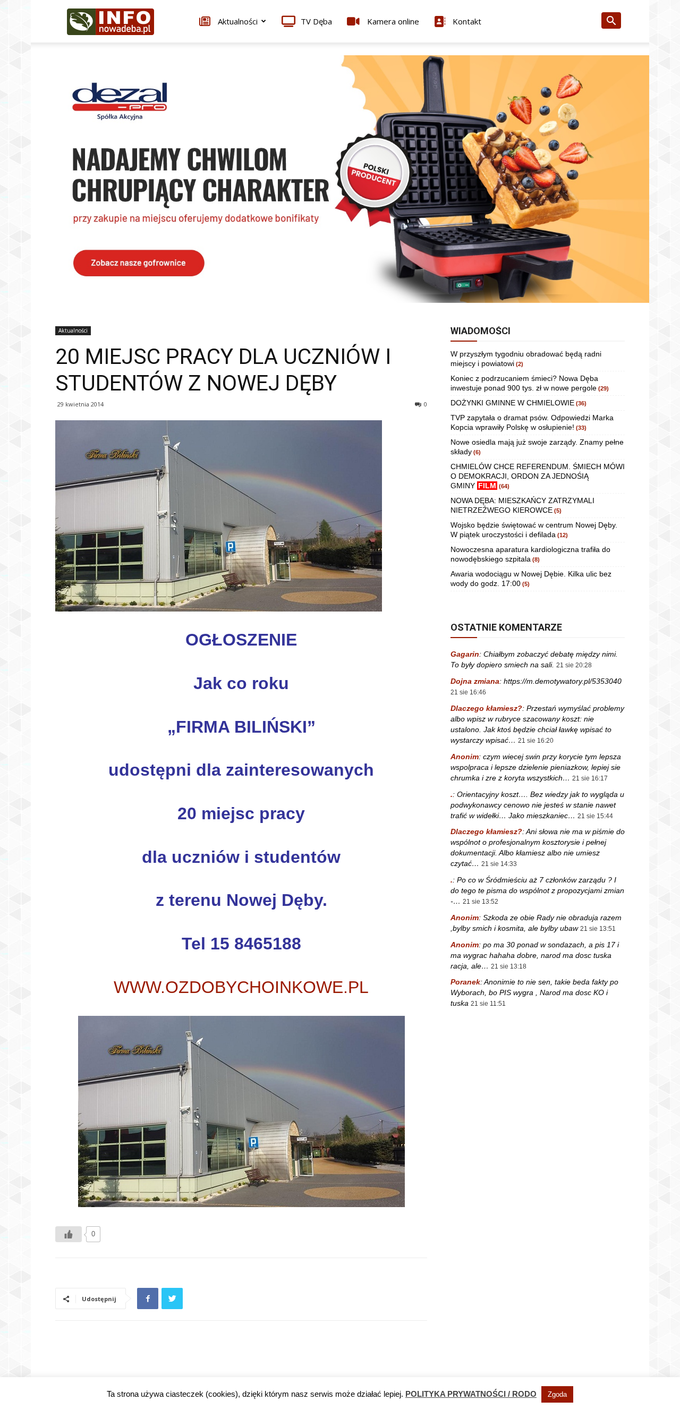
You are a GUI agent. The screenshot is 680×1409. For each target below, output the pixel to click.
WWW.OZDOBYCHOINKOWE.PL (241, 987)
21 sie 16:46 (468, 692)
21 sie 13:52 (480, 901)
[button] (611, 22)
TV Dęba (316, 21)
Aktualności (237, 21)
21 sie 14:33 (499, 864)
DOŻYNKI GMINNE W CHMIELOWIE (512, 402)
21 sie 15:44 (595, 816)
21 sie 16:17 (590, 778)
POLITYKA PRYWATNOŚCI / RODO (471, 1393)
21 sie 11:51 (488, 1003)
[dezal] (340, 179)
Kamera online (392, 21)
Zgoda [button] (557, 1394)
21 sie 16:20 (536, 740)
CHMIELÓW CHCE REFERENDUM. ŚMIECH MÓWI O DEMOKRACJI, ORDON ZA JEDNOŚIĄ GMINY (537, 476)
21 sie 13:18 (508, 966)
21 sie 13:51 (598, 928)
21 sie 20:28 (574, 665)
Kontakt (465, 21)
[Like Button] (68, 1234)
